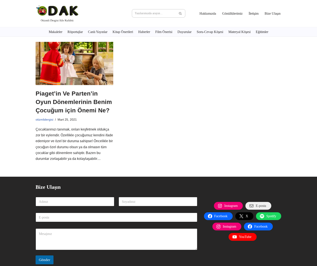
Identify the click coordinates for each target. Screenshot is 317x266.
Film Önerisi (163, 32)
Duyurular (184, 32)
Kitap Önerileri (123, 32)
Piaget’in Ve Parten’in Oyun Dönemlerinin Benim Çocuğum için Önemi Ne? (74, 102)
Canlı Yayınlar (97, 32)
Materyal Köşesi (239, 32)
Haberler (144, 32)
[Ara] (180, 13)
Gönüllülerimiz (232, 13)
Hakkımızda (207, 13)
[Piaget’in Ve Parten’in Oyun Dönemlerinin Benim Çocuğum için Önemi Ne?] (74, 63)
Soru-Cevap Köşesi (210, 32)
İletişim (254, 13)
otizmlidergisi (44, 119)
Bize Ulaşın (273, 13)
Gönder (44, 260)
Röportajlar (75, 32)
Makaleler (55, 32)
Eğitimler (262, 32)
